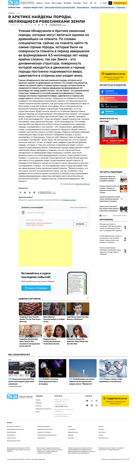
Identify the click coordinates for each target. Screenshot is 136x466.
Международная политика (15, 429)
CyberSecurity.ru (82, 184)
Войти (105, 3)
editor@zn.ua (65, 416)
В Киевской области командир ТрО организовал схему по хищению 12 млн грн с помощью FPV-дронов (111, 227)
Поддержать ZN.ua (120, 3)
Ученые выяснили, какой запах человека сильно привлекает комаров (110, 199)
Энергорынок (11, 435)
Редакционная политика (43, 409)
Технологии (71, 429)
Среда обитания (73, 432)
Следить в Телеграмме (37, 288)
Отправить (80, 224)
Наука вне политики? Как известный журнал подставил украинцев (109, 208)
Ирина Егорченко (16, 386)
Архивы (38, 400)
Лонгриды (77, 3)
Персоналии (41, 438)
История (101, 429)
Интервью (67, 3)
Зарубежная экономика (45, 429)
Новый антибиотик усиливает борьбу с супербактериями (108, 178)
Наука (70, 426)
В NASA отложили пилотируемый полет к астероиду (48, 381)
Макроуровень (11, 432)
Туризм (101, 435)
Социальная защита (43, 426)
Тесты (85, 3)
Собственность (103, 438)
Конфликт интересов (44, 432)
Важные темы (14, 7)
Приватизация (11, 438)
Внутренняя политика (14, 426)
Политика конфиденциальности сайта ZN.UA (115, 459)
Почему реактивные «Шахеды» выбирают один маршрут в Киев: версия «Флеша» (110, 251)
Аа (110, 3)
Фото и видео (57, 3)
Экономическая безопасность (47, 435)
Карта (38, 412)
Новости (39, 3)
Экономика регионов (13, 441)
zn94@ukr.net (58, 411)
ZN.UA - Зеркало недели (113, 141)
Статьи (47, 3)
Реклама (38, 406)
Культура (71, 438)
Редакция (39, 403)
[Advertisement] (45, 248)
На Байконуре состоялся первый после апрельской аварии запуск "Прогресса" (81, 381)
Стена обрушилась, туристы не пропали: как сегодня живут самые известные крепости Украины (111, 239)
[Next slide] (126, 7)
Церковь (70, 435)
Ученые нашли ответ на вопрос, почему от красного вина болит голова (109, 189)
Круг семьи (102, 432)
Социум (101, 426)
